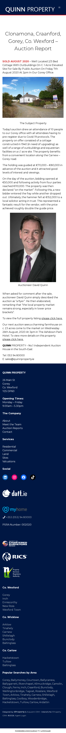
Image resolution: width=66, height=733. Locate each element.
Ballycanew (47, 680)
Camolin (57, 683)
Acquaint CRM (33, 712)
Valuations (8, 461)
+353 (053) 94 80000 (19, 517)
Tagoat (29, 691)
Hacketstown (10, 657)
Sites (5, 457)
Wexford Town (11, 609)
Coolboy (22, 698)
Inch (5, 598)
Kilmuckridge (42, 683)
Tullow (6, 661)
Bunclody (8, 639)
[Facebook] (23, 477)
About (6, 420)
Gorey (6, 594)
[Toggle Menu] (59, 7)
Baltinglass (9, 643)
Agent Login (20, 715)
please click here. (51, 318)
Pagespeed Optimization (26, 730)
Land (5, 454)
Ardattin (44, 702)
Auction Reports (12, 428)
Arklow (6, 624)
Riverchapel (26, 683)
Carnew (7, 631)
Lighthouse (45, 730)
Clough (7, 687)
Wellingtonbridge (13, 691)
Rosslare (40, 691)
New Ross (8, 606)
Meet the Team (11, 424)
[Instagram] (14, 477)
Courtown (33, 680)
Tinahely (7, 628)
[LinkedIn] (5, 477)
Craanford (33, 687)
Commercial (9, 450)
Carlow (34, 702)
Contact (7, 431)
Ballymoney (18, 680)
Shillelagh (8, 635)
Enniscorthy (9, 602)
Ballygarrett (9, 683)
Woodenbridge (37, 698)
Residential (9, 446)
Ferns (16, 687)
